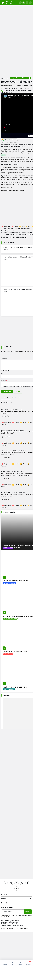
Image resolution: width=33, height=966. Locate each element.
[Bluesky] (27, 883)
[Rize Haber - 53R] (11, 2)
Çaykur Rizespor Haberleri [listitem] (10, 232)
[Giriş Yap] (27, 2)
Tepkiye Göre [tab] (16, 398)
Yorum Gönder (7, 391)
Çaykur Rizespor (21, 182)
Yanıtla (3, 424)
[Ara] (20, 2)
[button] (23, 2)
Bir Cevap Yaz (7, 346)
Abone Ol (27, 911)
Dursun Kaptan (10, 88)
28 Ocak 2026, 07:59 (18, 492)
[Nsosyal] (16, 888)
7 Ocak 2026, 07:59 (16, 409)
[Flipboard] (22, 883)
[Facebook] (6, 883)
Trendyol (4, 149)
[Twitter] (11, 883)
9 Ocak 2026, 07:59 (17, 430)
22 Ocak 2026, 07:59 (17, 472)
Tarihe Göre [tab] (6, 398)
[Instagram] (16, 883)
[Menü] (3, 2)
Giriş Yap (17, 391)
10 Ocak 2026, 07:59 (19, 451)
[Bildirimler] (30, 2)
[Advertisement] (16, 23)
